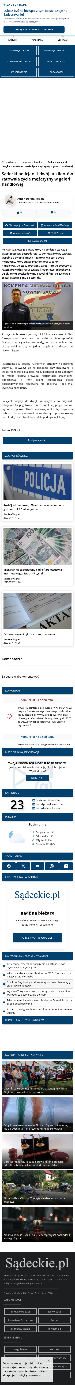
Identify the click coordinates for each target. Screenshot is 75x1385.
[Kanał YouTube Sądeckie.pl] (37, 866)
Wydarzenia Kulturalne (19, 61)
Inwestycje (54, 1328)
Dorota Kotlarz (35, 198)
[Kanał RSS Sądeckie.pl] (66, 866)
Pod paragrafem (37, 440)
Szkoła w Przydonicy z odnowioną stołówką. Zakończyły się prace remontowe (38, 983)
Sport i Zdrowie (19, 72)
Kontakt (37, 778)
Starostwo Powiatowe (20, 1320)
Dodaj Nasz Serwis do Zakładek (34, 29)
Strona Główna (9, 162)
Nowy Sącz (54, 1311)
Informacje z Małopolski (56, 50)
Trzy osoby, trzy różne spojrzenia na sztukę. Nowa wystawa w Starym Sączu (36, 965)
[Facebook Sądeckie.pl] (9, 866)
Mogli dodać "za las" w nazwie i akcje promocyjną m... (37, 1034)
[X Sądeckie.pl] (23, 866)
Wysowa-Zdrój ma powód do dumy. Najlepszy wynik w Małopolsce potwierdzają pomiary (38, 992)
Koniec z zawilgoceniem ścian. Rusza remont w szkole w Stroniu (39, 1011)
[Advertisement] (37, 117)
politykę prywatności (29, 1375)
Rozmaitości (56, 72)
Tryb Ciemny (37, 40)
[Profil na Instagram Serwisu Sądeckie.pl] (52, 866)
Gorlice (54, 1320)
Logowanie (63, 40)
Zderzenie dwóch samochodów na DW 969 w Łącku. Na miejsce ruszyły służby (39, 974)
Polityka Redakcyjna (55, 1366)
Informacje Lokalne (19, 50)
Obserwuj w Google (37, 937)
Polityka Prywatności (54, 1358)
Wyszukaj (12, 40)
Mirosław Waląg (20, 1328)
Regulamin (20, 1349)
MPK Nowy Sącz (20, 1311)
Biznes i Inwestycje (56, 61)
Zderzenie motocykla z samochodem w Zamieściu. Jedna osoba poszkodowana (40, 1002)
